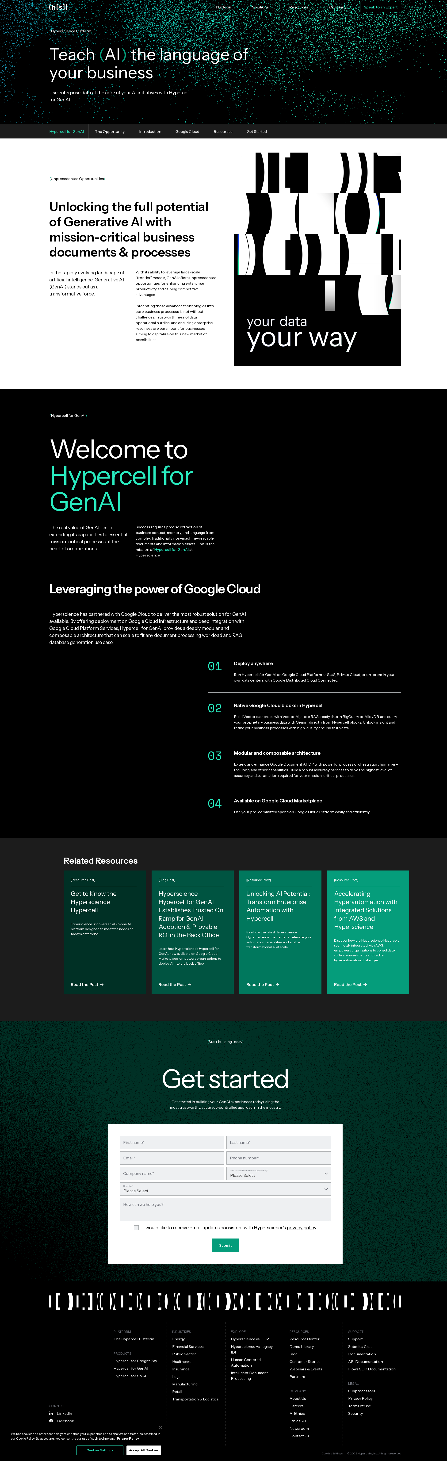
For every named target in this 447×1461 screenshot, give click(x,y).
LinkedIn (64, 1413)
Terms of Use (359, 1405)
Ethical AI (298, 1421)
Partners (297, 1376)
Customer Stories (305, 1361)
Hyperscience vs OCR (250, 1339)
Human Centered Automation (246, 1362)
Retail (177, 1391)
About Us (298, 1398)
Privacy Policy (360, 1398)
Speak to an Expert (380, 7)
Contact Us (299, 1436)
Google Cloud (187, 131)
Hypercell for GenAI (131, 1368)
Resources (223, 131)
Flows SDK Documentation (372, 1369)
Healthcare (181, 1361)
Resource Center (305, 1339)
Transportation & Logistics (195, 1399)
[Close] (160, 1427)
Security (355, 1413)
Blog (294, 1354)
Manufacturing (185, 1384)
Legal (176, 1376)
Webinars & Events (306, 1369)
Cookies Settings (332, 1453)
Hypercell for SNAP (131, 1375)
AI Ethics (297, 1413)
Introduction (150, 131)
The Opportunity (109, 131)
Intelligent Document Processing (249, 1375)
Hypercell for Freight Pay (135, 1360)
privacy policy (301, 1228)
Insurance (181, 1369)
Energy (178, 1339)
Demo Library (302, 1346)
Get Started (257, 131)
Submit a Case (360, 1346)
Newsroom (299, 1428)
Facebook (65, 1421)
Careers (297, 1405)
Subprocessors (361, 1390)
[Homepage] (58, 7)
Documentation (362, 1354)
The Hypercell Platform (134, 1339)
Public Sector (184, 1354)
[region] (86, 1440)
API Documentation (365, 1361)
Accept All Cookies (143, 1450)
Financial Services (188, 1346)
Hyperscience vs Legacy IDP (252, 1349)
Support (355, 1339)
